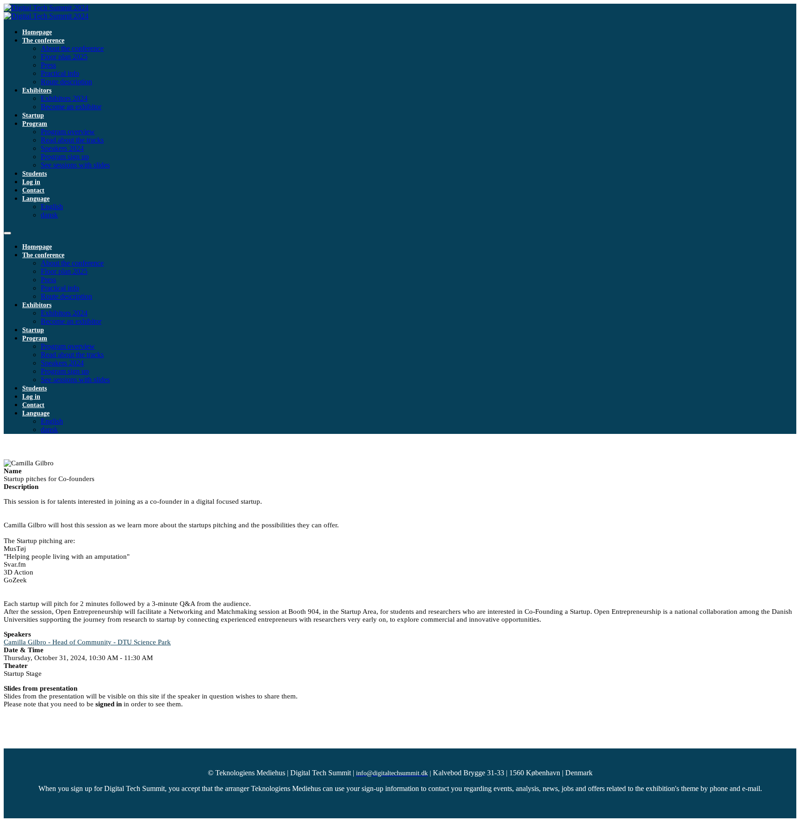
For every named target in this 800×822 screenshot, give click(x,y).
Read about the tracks (72, 140)
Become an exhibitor (71, 107)
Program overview (68, 132)
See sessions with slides (75, 165)
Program (34, 123)
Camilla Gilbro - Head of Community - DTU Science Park (87, 642)
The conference (43, 40)
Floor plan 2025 (64, 57)
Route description (66, 82)
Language (36, 198)
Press (48, 65)
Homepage (37, 32)
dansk (49, 215)
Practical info (60, 73)
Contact (33, 190)
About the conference (72, 48)
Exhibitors (36, 90)
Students (34, 173)
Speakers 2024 (62, 148)
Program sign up (65, 157)
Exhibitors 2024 (64, 98)
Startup (33, 115)
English (52, 206)
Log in (31, 182)
